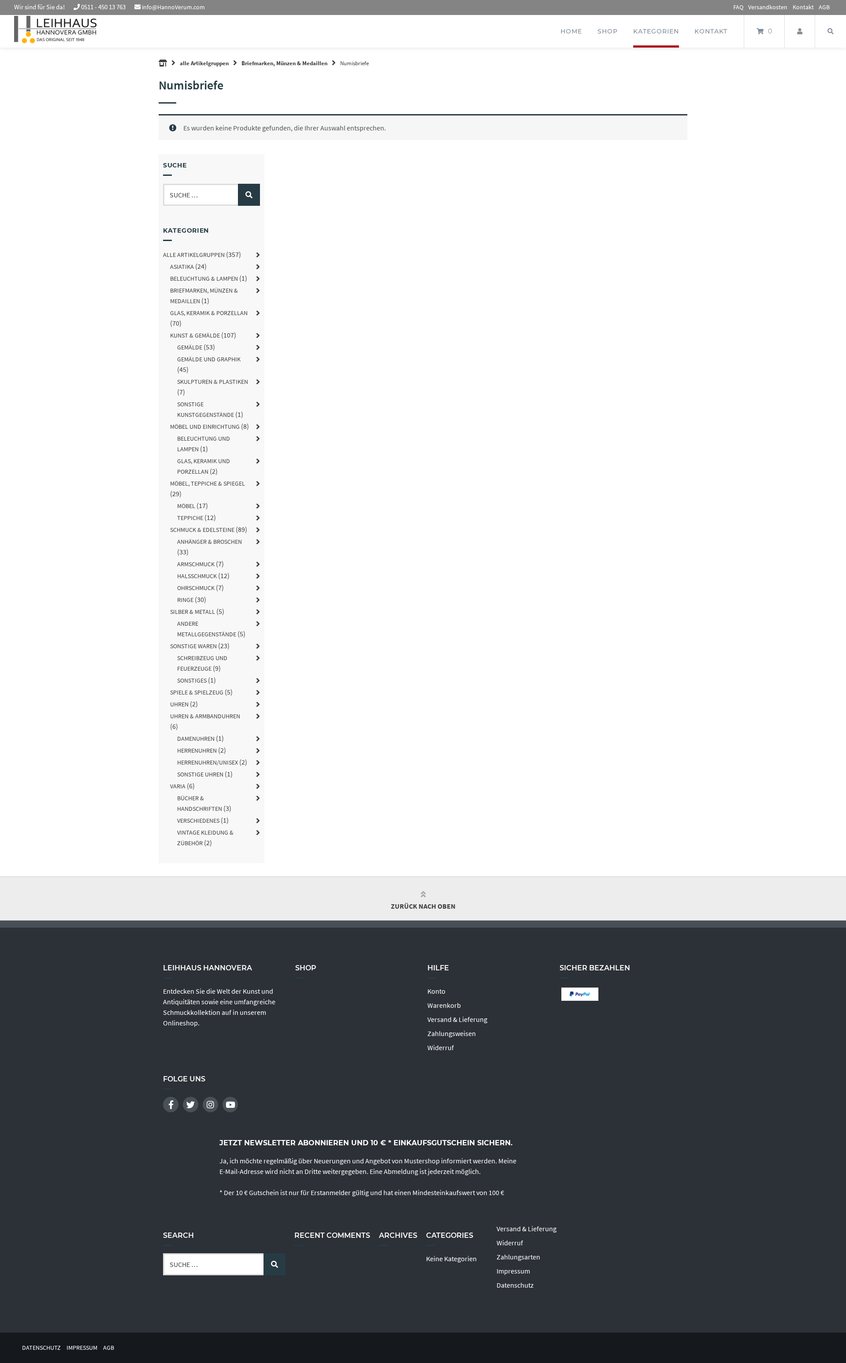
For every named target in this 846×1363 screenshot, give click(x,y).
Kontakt (803, 7)
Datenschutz (515, 1285)
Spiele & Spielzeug (196, 692)
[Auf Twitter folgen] (190, 1104)
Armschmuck (196, 564)
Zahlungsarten (518, 1256)
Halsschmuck (197, 576)
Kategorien (656, 31)
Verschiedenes (198, 820)
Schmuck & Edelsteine (202, 530)
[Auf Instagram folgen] (210, 1104)
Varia (178, 786)
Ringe (185, 600)
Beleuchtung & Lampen (204, 278)
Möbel (186, 506)
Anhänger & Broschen (209, 542)
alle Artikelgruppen (204, 63)
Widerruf (440, 1047)
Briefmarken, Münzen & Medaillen (284, 63)
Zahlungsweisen (451, 1033)
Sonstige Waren (193, 646)
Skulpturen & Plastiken (212, 382)
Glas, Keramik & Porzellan (209, 313)
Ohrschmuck (196, 588)
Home (571, 31)
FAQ (738, 7)
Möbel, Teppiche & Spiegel (207, 483)
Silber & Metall (192, 612)
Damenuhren (196, 739)
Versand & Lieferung (457, 1019)
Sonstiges (192, 680)
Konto (436, 991)
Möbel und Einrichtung (205, 427)
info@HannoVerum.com (173, 7)
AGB (824, 7)
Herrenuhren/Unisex (207, 762)
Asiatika (182, 267)
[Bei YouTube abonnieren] (230, 1104)
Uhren (179, 704)
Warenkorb (444, 1005)
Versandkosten (767, 7)
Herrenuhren (197, 750)
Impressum (513, 1270)
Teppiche (190, 518)
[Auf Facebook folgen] (170, 1104)
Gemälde (189, 347)
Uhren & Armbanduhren (205, 716)
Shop (607, 31)
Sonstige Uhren (200, 774)
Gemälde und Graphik (209, 359)
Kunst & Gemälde (195, 335)
